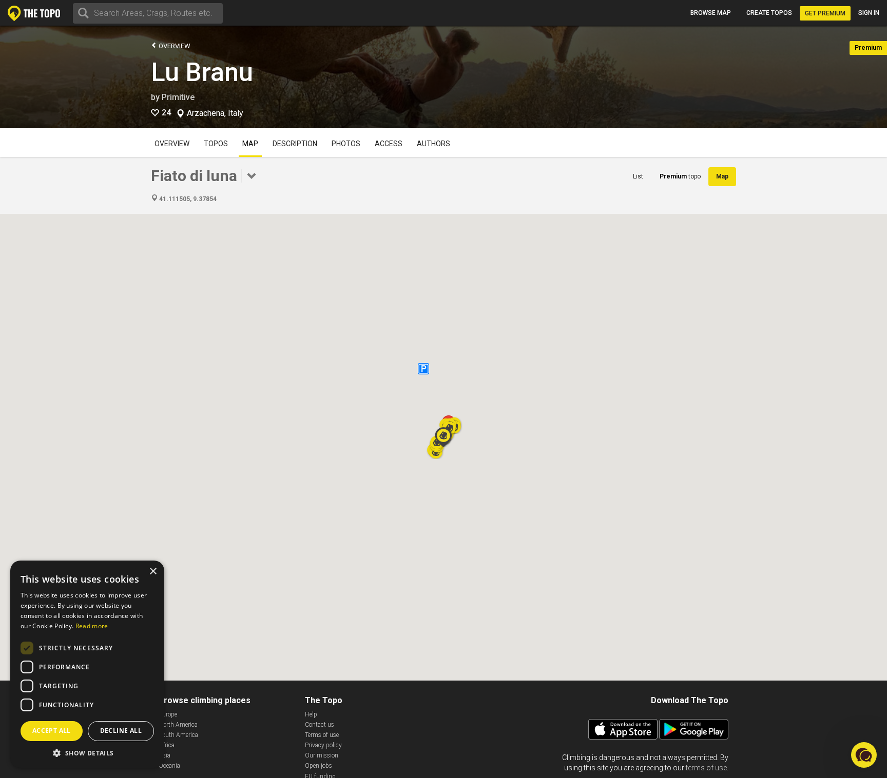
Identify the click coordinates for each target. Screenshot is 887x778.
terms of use (706, 768)
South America (178, 735)
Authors (433, 143)
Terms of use (322, 735)
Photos (346, 143)
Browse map (710, 12)
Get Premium (825, 13)
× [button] (153, 571)
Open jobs (318, 765)
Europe (168, 714)
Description (295, 143)
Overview (173, 46)
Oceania (169, 765)
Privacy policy (323, 745)
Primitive (178, 97)
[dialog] (87, 664)
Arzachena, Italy (215, 113)
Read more (91, 626)
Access (388, 143)
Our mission (321, 755)
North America (178, 724)
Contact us (319, 724)
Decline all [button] (121, 730)
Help (311, 714)
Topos (216, 143)
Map (250, 143)
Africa (167, 745)
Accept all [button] (51, 730)
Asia (164, 755)
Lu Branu (202, 72)
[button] (443, 437)
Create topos (769, 12)
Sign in (868, 12)
